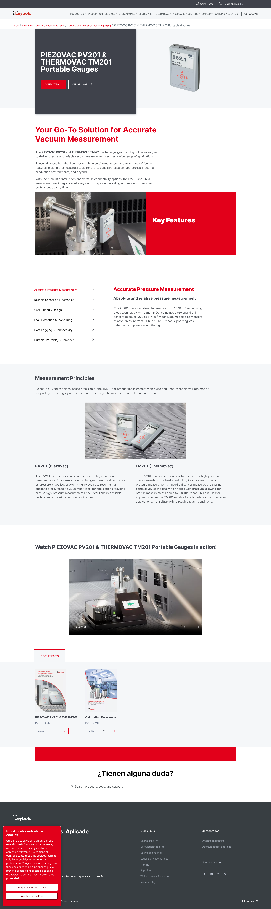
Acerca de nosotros (185, 14)
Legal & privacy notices (154, 858)
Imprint (144, 864)
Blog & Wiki (145, 14)
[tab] (64, 289)
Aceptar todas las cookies (32, 887)
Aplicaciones (127, 14)
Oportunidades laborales (216, 846)
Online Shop (79, 84)
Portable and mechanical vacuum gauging (89, 25)
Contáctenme (210, 862)
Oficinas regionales (213, 840)
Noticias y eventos (226, 14)
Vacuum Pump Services (101, 14)
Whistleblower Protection (155, 876)
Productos (77, 14)
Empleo (206, 14)
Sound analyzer (149, 852)
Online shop (147, 840)
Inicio (16, 25)
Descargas (162, 14)
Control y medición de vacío (50, 25)
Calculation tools (150, 846)
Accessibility (147, 882)
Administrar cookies (32, 896)
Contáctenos (53, 84)
